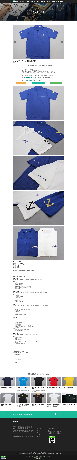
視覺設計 (38, 434)
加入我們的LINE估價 (56, 83)
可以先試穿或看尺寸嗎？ (18, 359)
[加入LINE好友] (52, 436)
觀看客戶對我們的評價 (38, 83)
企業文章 (38, 430)
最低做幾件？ (16, 362)
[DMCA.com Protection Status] (38, 458)
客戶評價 (38, 432)
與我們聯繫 (60, 414)
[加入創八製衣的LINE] (52, 440)
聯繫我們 (38, 436)
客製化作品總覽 (21, 83)
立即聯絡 (3, 458)
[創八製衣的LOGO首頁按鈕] (18, 1)
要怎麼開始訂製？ (17, 354)
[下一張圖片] (62, 42)
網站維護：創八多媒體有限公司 (38, 457)
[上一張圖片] (15, 42)
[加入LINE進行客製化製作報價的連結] (3, 456)
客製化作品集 (39, 428)
